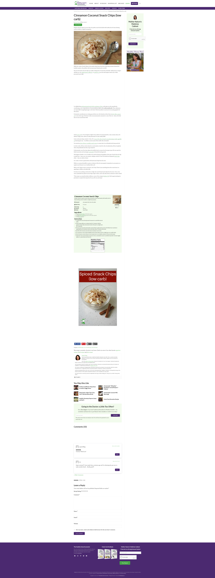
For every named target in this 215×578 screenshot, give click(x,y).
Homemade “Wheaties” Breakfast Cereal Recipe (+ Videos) (111, 387)
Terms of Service (99, 573)
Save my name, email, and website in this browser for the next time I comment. (95, 529)
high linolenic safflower (87, 72)
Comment (77, 495)
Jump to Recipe (78, 24)
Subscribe (115, 415)
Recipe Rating (77, 491)
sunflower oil (97, 72)
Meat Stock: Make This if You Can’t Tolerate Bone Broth (87, 393)
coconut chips (81, 214)
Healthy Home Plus (93, 365)
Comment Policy (123, 573)
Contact (75, 572)
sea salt (80, 216)
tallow (115, 114)
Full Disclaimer (105, 573)
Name (76, 511)
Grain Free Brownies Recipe (111, 399)
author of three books (89, 361)
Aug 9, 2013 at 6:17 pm (116, 461)
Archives (87, 11)
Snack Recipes (95, 347)
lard (113, 114)
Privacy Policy (110, 573)
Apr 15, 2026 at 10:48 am (116, 445)
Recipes (91, 11)
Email (76, 517)
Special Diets (96, 11)
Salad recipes (81, 352)
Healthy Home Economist (79, 11)
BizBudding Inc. (122, 575)
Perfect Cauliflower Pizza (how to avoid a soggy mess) (87, 387)
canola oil (79, 134)
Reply (117, 454)
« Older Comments (78, 475)
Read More (80, 553)
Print (117, 207)
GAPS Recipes (81, 347)
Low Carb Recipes (104, 11)
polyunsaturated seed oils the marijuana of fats (92, 106)
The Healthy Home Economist (103, 575)
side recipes (90, 352)
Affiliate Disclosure (116, 573)
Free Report (133, 43)
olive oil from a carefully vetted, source (88, 143)
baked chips (117, 156)
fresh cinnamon (82, 215)
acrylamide (91, 152)
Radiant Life (106, 176)
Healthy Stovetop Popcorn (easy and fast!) (87, 399)
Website (76, 523)
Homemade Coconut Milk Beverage (111, 393)
